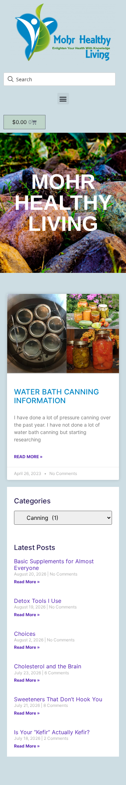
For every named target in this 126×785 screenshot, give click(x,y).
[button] (63, 98)
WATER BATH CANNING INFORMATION (56, 396)
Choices (24, 633)
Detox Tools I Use (37, 600)
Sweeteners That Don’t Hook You (58, 699)
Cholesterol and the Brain (47, 666)
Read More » (28, 456)
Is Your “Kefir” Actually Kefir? (52, 732)
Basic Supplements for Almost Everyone (54, 564)
